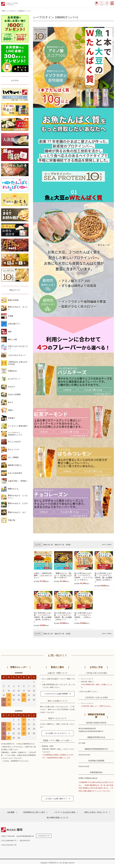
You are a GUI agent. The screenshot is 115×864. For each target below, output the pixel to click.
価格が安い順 (48, 545)
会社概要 (10, 812)
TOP (3, 11)
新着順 (68, 545)
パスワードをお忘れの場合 (64, 812)
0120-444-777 (11, 840)
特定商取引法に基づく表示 (34, 812)
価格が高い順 (59, 545)
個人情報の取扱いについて (57, 817)
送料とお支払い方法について (96, 812)
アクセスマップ (43, 836)
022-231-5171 (25, 840)
